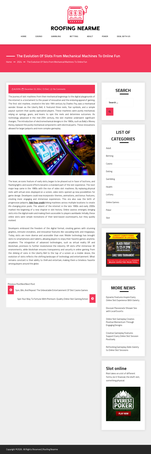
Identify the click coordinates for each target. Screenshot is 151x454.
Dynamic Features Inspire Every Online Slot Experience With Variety (122, 298)
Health (109, 187)
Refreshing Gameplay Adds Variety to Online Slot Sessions (122, 348)
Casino (38, 36)
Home (23, 36)
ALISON (17, 89)
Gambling (56, 36)
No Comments (59, 89)
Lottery (109, 194)
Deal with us (123, 36)
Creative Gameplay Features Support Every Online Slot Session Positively (122, 336)
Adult (90, 36)
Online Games (112, 202)
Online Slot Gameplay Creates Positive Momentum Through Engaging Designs (120, 322)
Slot (46, 89)
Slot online (116, 368)
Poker (105, 36)
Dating (109, 171)
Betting (74, 36)
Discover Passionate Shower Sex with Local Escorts (121, 309)
